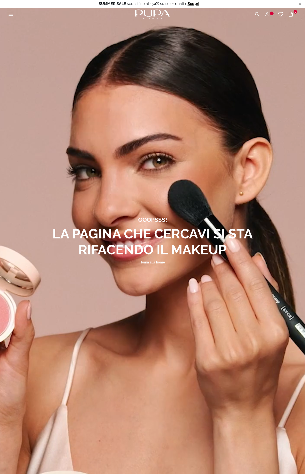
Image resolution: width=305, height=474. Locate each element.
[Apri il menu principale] (11, 14)
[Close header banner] (300, 4)
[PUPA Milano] (152, 14)
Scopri (193, 3)
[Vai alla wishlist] (281, 14)
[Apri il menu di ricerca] (257, 14)
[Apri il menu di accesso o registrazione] (269, 14)
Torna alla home (152, 262)
